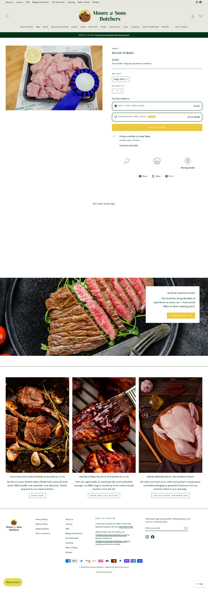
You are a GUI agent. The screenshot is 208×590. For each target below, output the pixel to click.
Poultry (93, 27)
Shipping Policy (42, 529)
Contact (19, 2)
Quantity (118, 86)
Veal (125, 27)
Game (74, 27)
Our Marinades (58, 2)
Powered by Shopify (104, 572)
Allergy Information (40, 2)
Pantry (166, 27)
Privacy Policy (42, 519)
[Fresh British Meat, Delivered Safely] (170, 425)
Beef (46, 27)
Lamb (83, 27)
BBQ (38, 27)
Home (114, 48)
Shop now (37, 495)
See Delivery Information (171, 495)
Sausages (114, 27)
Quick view (29, 240)
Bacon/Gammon (60, 27)
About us (9, 2)
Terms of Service (43, 533)
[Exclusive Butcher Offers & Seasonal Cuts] (37, 425)
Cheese (135, 27)
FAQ (27, 2)
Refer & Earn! (13, 582)
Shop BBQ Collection (104, 495)
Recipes (96, 2)
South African (150, 27)
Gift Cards (181, 27)
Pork (104, 27)
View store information (128, 145)
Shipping (128, 63)
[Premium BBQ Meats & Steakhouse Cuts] (104, 425)
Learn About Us (181, 315)
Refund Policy (42, 524)
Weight (117, 74)
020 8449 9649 (126, 527)
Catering (71, 2)
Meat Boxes (26, 27)
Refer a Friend (84, 2)
